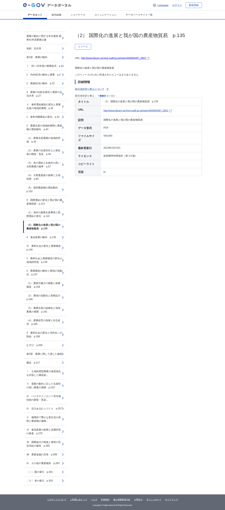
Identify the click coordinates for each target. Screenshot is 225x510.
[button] (160, 5)
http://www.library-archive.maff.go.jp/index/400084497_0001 (113, 58)
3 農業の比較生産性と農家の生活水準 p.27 (44, 94)
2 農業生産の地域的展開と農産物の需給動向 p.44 (44, 127)
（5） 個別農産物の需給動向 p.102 (43, 189)
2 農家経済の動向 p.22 (40, 83)
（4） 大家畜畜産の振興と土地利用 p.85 (43, 177)
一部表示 (102, 96)
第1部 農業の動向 (36, 57)
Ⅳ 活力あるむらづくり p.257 (44, 408)
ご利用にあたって (78, 499)
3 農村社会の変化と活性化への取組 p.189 (44, 334)
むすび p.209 (34, 345)
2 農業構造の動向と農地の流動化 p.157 (44, 272)
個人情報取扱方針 (121, 499)
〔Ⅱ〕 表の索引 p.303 (39, 480)
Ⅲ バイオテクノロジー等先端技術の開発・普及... (43, 398)
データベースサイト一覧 (139, 14)
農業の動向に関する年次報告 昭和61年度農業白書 (43, 38)
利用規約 (105, 499)
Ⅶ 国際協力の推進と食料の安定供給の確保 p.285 (43, 444)
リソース (83, 46)
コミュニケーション (105, 14)
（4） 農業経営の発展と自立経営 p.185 (43, 322)
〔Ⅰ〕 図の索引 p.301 (39, 472)
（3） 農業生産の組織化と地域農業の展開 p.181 (43, 310)
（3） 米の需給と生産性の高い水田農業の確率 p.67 (43, 165)
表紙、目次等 (33, 48)
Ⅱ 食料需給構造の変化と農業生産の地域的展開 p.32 (43, 106)
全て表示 (111, 96)
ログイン (177, 5)
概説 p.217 (33, 362)
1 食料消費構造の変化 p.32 (43, 117)
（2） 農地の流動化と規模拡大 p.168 (44, 297)
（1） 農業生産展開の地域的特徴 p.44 (43, 140)
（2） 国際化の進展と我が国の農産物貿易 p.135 (43, 227)
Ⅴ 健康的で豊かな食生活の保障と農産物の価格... (43, 419)
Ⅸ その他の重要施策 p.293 (43, 463)
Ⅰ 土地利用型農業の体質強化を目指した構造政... (43, 373)
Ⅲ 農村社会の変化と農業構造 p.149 (44, 248)
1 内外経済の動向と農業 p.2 (43, 74)
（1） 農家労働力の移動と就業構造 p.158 (43, 285)
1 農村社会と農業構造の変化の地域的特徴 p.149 (44, 260)
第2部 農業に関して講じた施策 (44, 354)
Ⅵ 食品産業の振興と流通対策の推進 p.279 (43, 431)
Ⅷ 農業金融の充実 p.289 (41, 454)
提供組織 (56, 14)
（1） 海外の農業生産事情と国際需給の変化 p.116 (43, 214)
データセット (35, 14)
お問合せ (138, 499)
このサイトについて (56, 499)
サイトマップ (171, 499)
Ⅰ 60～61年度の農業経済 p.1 (44, 66)
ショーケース (78, 14)
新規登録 (194, 5)
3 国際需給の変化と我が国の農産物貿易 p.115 (44, 202)
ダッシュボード (153, 499)
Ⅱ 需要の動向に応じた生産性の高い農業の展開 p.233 (43, 385)
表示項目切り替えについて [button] (89, 89)
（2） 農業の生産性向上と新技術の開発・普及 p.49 (43, 152)
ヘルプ (94, 499)
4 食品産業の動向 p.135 (41, 237)
